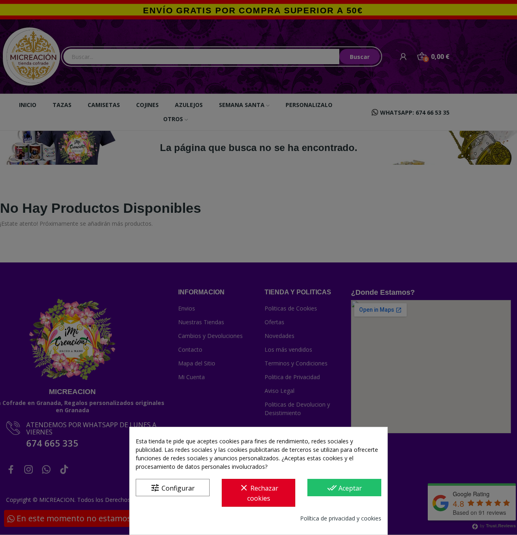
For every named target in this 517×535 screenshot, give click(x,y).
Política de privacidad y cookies (340, 518)
